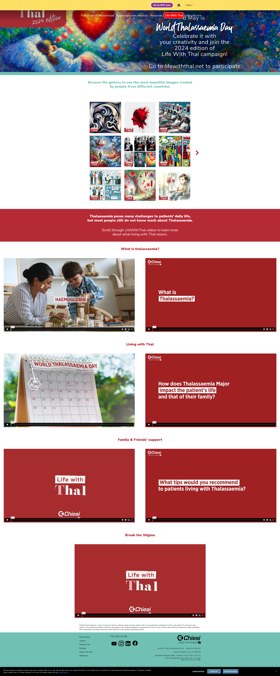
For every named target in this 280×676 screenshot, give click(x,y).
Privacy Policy (84, 637)
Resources (156, 15)
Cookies (82, 641)
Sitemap (82, 648)
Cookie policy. (64, 672)
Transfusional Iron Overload (97, 15)
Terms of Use (84, 644)
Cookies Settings (198, 671)
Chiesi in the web (85, 652)
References (83, 655)
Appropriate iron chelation (132, 15)
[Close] (276, 671)
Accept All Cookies (230, 671)
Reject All (214, 671)
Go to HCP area (162, 5)
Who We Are (193, 15)
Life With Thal (174, 15)
